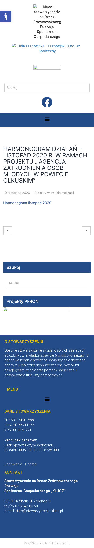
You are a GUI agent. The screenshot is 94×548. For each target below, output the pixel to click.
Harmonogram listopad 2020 (27, 203)
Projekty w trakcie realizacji (54, 192)
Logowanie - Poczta (20, 464)
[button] (47, 120)
